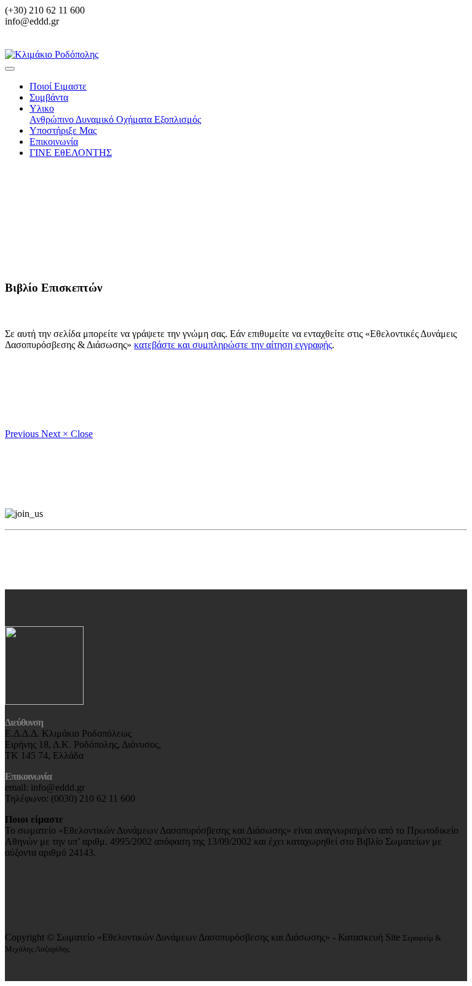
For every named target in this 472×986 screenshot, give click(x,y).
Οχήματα (135, 119)
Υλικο (42, 108)
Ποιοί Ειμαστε (58, 86)
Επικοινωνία (54, 141)
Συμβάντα (49, 97)
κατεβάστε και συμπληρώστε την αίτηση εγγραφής (233, 345)
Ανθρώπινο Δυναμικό (73, 119)
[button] (23, 434)
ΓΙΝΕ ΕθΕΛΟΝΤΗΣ (71, 152)
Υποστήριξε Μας (63, 130)
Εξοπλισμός (177, 119)
